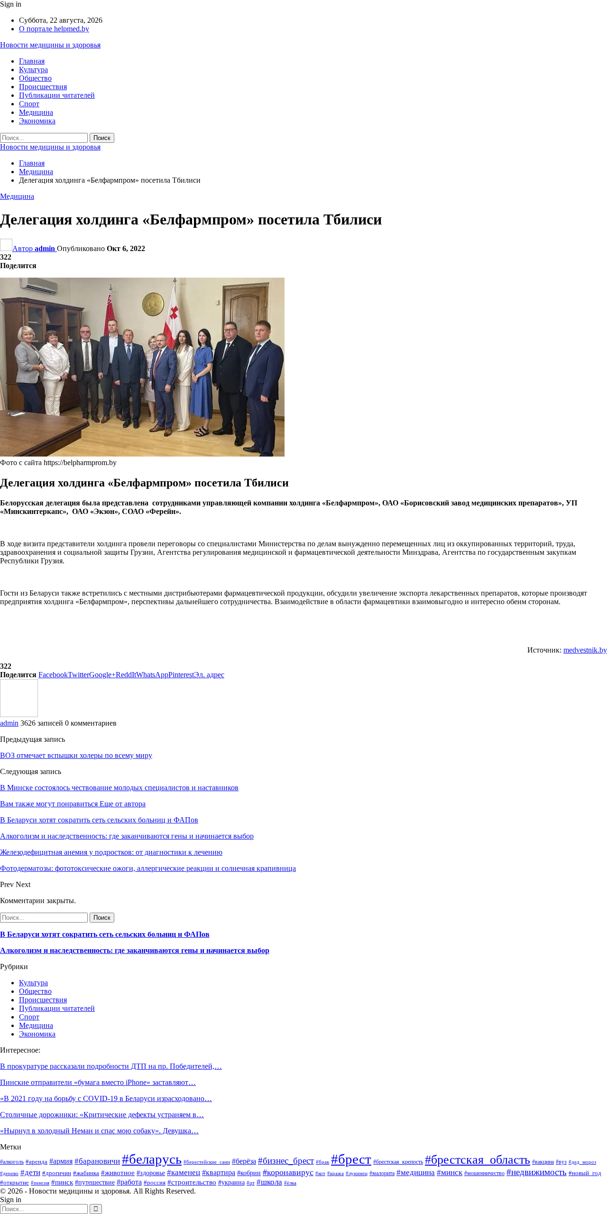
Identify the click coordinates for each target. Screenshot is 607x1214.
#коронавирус (288, 1172)
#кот (320, 1173)
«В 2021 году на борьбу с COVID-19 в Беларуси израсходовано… (106, 1098)
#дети (30, 1172)
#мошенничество (484, 1173)
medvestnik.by (585, 650)
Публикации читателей (57, 95)
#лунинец (357, 1173)
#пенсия (40, 1183)
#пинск (62, 1182)
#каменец (183, 1172)
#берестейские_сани (207, 1162)
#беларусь (152, 1159)
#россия (155, 1182)
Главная (32, 61)
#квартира (218, 1172)
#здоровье (151, 1173)
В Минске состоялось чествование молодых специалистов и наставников (119, 788)
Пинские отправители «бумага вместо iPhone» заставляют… (98, 1082)
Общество (35, 78)
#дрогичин (56, 1173)
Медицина (36, 112)
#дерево (9, 1173)
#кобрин (249, 1173)
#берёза (244, 1161)
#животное (118, 1173)
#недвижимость (536, 1172)
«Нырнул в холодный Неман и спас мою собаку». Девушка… (99, 1131)
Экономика (37, 121)
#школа (269, 1181)
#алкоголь (12, 1162)
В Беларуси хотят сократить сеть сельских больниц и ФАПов (105, 934)
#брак (322, 1162)
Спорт (29, 104)
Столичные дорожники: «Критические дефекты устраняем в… (102, 1115)
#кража (335, 1173)
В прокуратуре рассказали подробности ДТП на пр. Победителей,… (111, 1066)
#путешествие (95, 1182)
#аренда (36, 1161)
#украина (231, 1182)
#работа (129, 1182)
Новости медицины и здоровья (50, 45)
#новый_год (585, 1173)
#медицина (415, 1172)
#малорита (382, 1173)
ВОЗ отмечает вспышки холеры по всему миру (76, 755)
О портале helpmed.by (54, 29)
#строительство (191, 1182)
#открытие (14, 1182)
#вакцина (543, 1162)
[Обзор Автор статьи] (19, 714)
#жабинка (86, 1173)
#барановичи (97, 1161)
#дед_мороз (582, 1162)
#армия (61, 1161)
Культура (33, 69)
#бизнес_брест (286, 1161)
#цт (251, 1183)
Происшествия (43, 87)
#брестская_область (477, 1160)
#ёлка (290, 1183)
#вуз (561, 1162)
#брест (351, 1159)
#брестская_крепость (398, 1162)
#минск (449, 1172)
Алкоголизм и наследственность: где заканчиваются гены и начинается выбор (134, 950)
